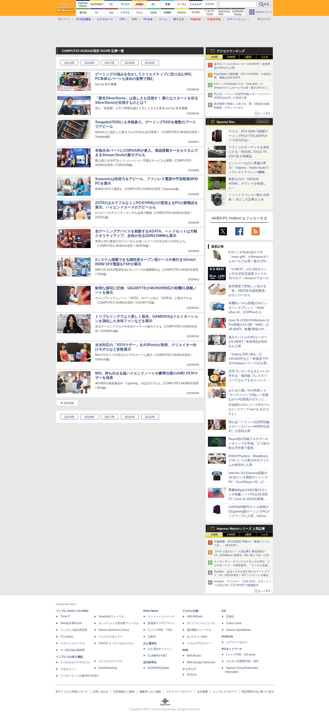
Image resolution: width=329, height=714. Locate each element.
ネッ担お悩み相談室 (72, 650)
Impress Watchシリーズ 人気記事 (241, 528)
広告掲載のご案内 (124, 691)
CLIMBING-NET (157, 655)
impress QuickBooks (238, 629)
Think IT (65, 616)
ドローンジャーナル (72, 643)
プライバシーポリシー (179, 691)
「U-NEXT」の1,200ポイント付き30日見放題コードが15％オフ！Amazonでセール (249, 273)
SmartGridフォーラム (111, 616)
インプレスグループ (225, 691)
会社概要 (202, 691)
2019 (69, 63)
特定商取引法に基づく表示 (257, 691)
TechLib (192, 674)
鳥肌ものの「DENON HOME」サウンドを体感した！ (247, 183)
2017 (110, 63)
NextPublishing (107, 667)
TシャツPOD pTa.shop (240, 654)
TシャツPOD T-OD (160, 629)
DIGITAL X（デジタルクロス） (116, 643)
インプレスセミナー (110, 636)
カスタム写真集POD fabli (242, 661)
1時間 (214, 57)
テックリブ (189, 669)
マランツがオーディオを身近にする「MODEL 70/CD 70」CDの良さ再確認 (249, 151)
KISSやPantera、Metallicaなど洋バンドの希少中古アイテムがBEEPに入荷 (249, 460)
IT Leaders (66, 636)
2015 (150, 63)
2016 (130, 63)
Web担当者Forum (71, 623)
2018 (89, 63)
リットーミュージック (161, 616)
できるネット (68, 669)
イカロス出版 (190, 610)
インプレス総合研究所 (73, 629)
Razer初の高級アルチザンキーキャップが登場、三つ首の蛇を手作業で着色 (249, 443)
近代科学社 (150, 662)
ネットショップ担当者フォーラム (118, 623)
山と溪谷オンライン (160, 648)
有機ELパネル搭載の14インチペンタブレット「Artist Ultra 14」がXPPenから (248, 307)
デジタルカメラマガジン (75, 662)
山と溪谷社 (150, 643)
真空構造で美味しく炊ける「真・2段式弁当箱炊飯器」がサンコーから (248, 290)
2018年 (69, 403)
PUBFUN (227, 636)
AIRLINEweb (195, 616)
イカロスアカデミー (199, 643)
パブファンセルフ (237, 642)
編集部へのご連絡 (150, 691)
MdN (185, 650)
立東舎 (152, 636)
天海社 (230, 616)
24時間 (231, 57)
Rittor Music (151, 610)
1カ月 (264, 57)
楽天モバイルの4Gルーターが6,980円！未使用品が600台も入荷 (248, 341)
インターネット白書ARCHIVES (79, 675)
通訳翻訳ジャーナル (199, 629)
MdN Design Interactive (201, 662)
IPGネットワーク (232, 648)
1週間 (247, 57)
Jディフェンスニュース (201, 623)
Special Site (226, 122)
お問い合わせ (100, 691)
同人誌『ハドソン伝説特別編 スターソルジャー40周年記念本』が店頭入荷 (249, 426)
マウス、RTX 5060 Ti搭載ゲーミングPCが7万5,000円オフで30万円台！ (248, 136)
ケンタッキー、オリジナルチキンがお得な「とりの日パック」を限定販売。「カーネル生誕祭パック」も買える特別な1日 (242, 565)
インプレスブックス (110, 661)
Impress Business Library (113, 629)
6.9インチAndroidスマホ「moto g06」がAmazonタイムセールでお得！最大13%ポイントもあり (242, 87)
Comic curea (233, 623)
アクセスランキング (231, 51)
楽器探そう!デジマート (161, 623)
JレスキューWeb (197, 636)
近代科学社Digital (158, 667)
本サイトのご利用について (72, 691)
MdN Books (194, 655)
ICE (224, 610)
